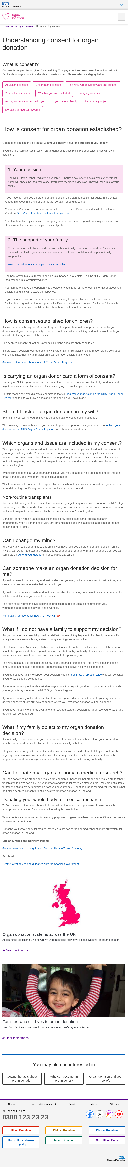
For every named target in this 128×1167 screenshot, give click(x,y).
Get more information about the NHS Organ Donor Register (37, 362)
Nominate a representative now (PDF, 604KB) (29, 615)
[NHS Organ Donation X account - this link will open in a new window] (100, 1114)
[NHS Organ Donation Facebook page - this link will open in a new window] (90, 1114)
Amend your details (29, 554)
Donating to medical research (22, 109)
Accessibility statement (44, 1104)
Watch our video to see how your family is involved (37, 264)
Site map (115, 1104)
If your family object (96, 101)
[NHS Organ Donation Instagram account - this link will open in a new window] (109, 1114)
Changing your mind (90, 93)
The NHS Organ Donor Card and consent (92, 84)
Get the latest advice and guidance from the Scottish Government (40, 864)
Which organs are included (54, 93)
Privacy (94, 1104)
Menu (122, 17)
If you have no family (65, 101)
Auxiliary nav (122, 5)
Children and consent (48, 84)
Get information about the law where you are (43, 213)
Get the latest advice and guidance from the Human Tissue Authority (42, 848)
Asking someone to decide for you (25, 101)
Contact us (14, 1104)
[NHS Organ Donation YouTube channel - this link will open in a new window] (119, 1114)
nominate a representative (86, 674)
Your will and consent (18, 93)
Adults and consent (16, 84)
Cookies (73, 1104)
